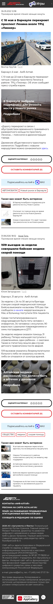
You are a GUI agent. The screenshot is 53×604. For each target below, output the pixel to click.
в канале (18, 310)
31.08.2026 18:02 (8, 236)
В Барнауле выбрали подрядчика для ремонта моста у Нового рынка (22, 105)
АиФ (20, 67)
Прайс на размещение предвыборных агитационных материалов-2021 (24, 512)
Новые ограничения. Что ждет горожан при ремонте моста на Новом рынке (29, 221)
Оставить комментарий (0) (26, 169)
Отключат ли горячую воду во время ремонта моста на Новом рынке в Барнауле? (28, 213)
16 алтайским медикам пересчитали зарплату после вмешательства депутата (30, 447)
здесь (44, 148)
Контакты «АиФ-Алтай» (15, 503)
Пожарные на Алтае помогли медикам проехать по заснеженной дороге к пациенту (29, 483)
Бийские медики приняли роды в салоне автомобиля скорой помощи (30, 474)
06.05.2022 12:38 (8, 11)
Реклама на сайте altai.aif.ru (19, 507)
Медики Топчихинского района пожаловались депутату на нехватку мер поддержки (30, 457)
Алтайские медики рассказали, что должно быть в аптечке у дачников (25, 376)
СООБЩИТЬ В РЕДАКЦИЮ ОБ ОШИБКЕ (22, 517)
